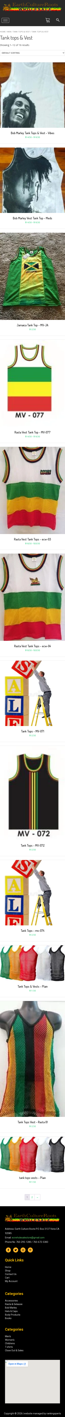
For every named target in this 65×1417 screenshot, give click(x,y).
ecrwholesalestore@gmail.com (28, 1237)
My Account (11, 1281)
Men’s (8, 1336)
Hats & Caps (11, 1311)
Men (9, 31)
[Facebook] (8, 1250)
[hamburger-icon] (5, 20)
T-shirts (9, 1347)
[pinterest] (30, 1250)
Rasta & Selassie (13, 1304)
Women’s (10, 1340)
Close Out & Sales (14, 1350)
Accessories (11, 1300)
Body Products (12, 1314)
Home (3, 31)
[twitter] (15, 1250)
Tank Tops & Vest (21, 31)
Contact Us (10, 1274)
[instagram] (23, 1250)
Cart (7, 1277)
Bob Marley (11, 1307)
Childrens (10, 1343)
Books (8, 1318)
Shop (7, 1270)
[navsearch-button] (57, 20)
